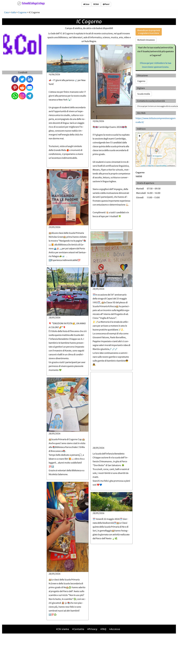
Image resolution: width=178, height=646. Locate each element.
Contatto (78, 629)
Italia (13, 12)
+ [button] (139, 136)
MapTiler (151, 165)
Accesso (115, 629)
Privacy (93, 629)
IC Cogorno (157, 156)
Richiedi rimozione (146, 40)
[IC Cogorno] (156, 150)
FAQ (104, 629)
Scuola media (143, 94)
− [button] (139, 140)
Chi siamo (63, 629)
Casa (87, 4)
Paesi (106, 4)
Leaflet (143, 165)
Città (96, 4)
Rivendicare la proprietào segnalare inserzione (148, 31)
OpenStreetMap (161, 165)
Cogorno (22, 12)
